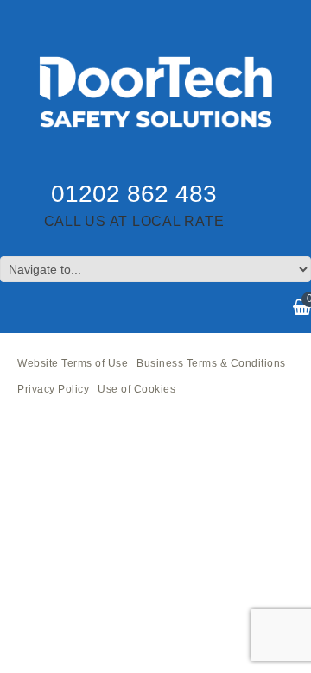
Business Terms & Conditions (211, 363)
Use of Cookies (136, 389)
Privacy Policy (53, 389)
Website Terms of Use (72, 363)
